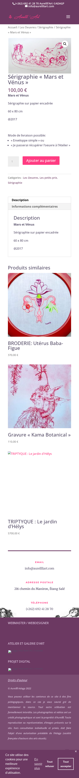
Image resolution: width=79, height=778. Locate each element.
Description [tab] (20, 200)
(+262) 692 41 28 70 (39, 609)
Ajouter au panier (41, 160)
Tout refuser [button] (49, 764)
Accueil (12, 27)
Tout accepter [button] (65, 764)
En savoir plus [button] (38, 764)
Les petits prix (48, 177)
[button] (65, 44)
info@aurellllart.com (39, 568)
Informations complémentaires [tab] (35, 206)
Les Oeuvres (28, 27)
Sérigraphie (45, 27)
